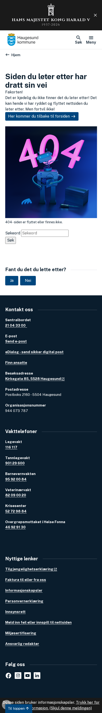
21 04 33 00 (16, 325)
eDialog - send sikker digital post (34, 352)
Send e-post (16, 341)
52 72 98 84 (16, 511)
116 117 (11, 447)
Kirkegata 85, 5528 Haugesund (33, 379)
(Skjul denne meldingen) (71, 708)
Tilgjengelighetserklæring (29, 569)
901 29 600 (15, 463)
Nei (28, 280)
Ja (12, 280)
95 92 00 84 (16, 479)
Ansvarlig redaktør (22, 644)
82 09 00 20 (15, 495)
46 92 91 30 (15, 527)
